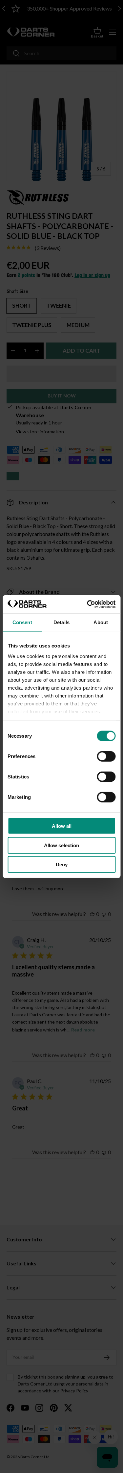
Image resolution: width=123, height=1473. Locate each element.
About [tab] (100, 622)
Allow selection (61, 845)
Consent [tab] (22, 622)
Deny (62, 864)
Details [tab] (61, 622)
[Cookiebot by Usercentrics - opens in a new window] (87, 604)
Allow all (62, 826)
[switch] (106, 756)
